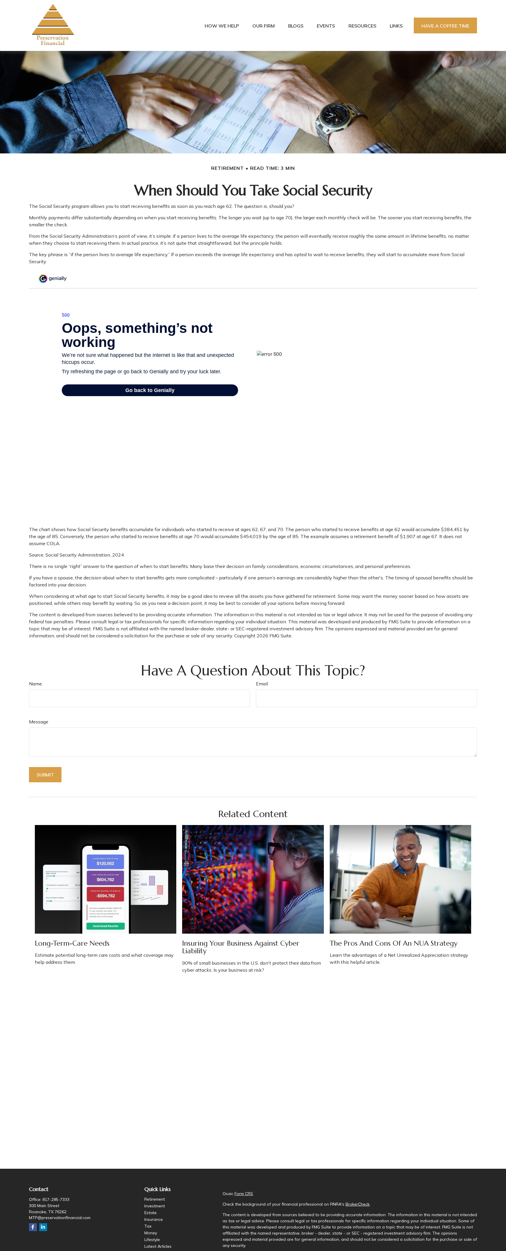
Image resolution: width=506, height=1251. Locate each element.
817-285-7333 (55, 1199)
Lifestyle (152, 1239)
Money (150, 1232)
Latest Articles (158, 1246)
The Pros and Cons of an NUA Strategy (393, 943)
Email (262, 684)
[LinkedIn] (43, 1227)
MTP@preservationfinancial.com (59, 1217)
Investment (154, 1206)
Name (35, 684)
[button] (221, 25)
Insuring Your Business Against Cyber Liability (240, 947)
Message (38, 722)
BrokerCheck (358, 1204)
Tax (147, 1226)
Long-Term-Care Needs (72, 943)
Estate (150, 1212)
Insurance (153, 1219)
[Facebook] (33, 1227)
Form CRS (244, 1193)
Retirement (154, 1199)
